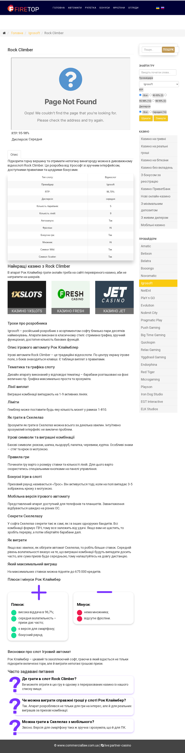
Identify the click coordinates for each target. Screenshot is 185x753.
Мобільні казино (153, 225)
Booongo (147, 268)
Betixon (146, 253)
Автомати (75, 7)
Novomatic (149, 276)
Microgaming (150, 379)
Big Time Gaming (153, 335)
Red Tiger (148, 372)
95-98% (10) (145, 101)
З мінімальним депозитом (152, 207)
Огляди (133, 7)
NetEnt (146, 290)
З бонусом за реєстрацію (151, 178)
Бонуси (105, 7)
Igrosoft (34, 33)
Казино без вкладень (157, 167)
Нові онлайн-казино (155, 196)
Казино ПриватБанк (155, 189)
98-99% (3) (160, 101)
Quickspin (148, 342)
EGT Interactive (152, 402)
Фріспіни (119, 7)
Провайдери (61, 22)
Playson (146, 387)
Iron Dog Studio (152, 394)
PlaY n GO (148, 298)
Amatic (146, 246)
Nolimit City (149, 313)
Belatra (146, 261)
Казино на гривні (153, 139)
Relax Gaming (150, 350)
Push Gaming (150, 327)
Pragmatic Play (151, 320)
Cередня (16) (159, 112)
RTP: (141, 89)
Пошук (168, 49)
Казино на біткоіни (154, 160)
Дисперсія (144, 106)
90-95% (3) (158, 95)
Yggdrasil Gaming (153, 357)
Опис (14, 154)
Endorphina (149, 364)
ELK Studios (149, 409)
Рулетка (90, 7)
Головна (59, 7)
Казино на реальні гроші (154, 149)
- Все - (145, 95)
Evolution (147, 305)
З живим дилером (154, 217)
